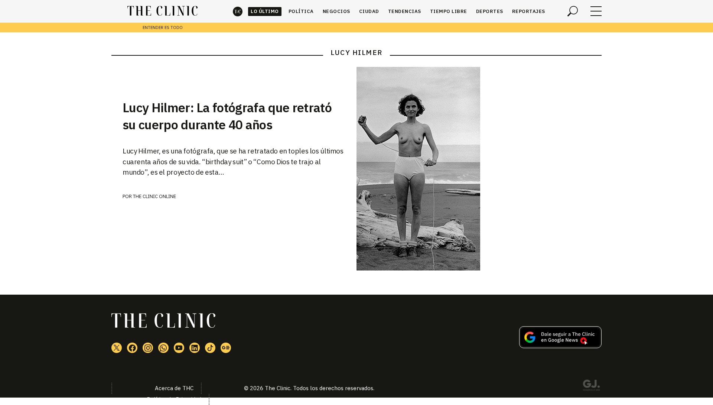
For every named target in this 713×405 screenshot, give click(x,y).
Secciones (596, 11)
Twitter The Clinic (116, 348)
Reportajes (528, 11)
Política (301, 11)
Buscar (572, 11)
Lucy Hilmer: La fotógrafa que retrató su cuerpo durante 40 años (227, 116)
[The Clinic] (162, 11)
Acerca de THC (174, 388)
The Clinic (237, 11)
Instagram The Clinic (148, 348)
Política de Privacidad (174, 399)
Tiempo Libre (448, 11)
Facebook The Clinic (132, 348)
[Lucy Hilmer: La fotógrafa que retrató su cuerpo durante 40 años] (479, 168)
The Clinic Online (154, 196)
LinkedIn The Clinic (194, 348)
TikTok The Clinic (210, 348)
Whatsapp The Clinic (163, 348)
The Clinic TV (179, 348)
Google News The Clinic (226, 348)
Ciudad (369, 11)
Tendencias (404, 11)
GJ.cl (591, 386)
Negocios (336, 11)
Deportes (489, 11)
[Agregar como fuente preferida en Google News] (560, 346)
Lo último (265, 11)
